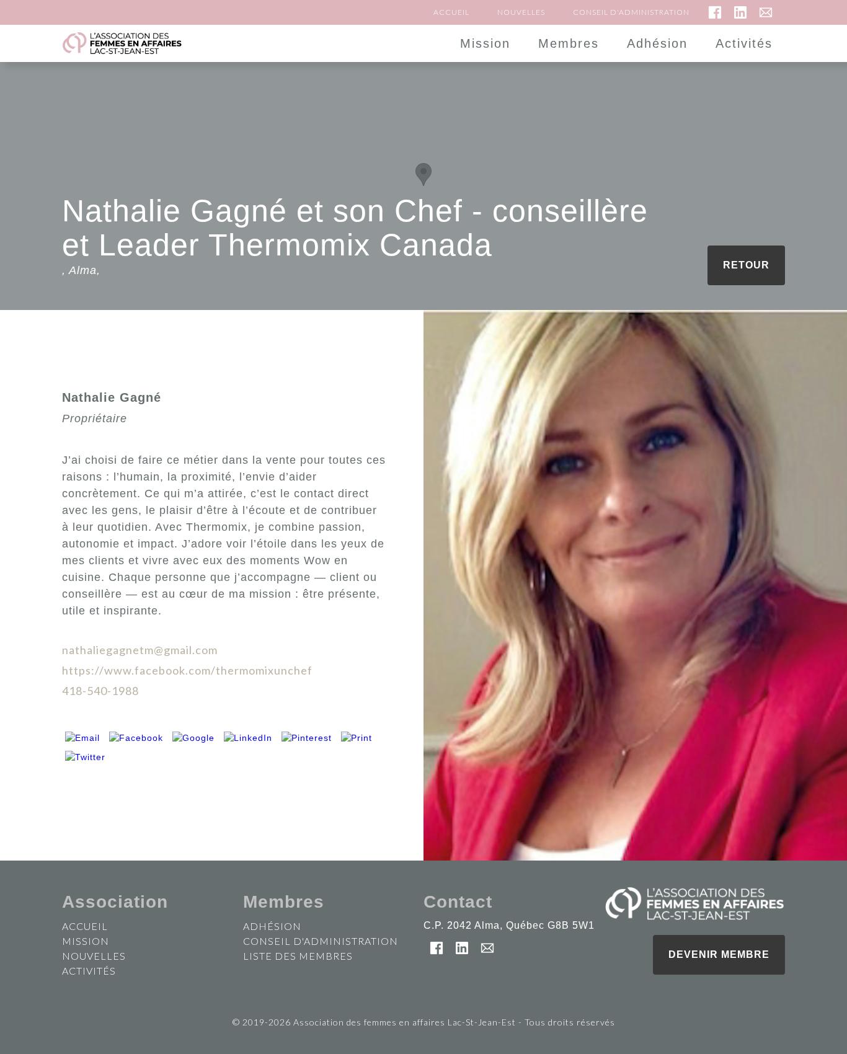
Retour (746, 265)
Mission (485, 43)
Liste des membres (298, 956)
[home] (158, 43)
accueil (85, 926)
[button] (423, 174)
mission (85, 941)
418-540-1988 (100, 691)
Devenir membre (718, 954)
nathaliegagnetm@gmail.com (140, 650)
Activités (744, 43)
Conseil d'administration (631, 12)
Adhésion (657, 43)
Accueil (451, 12)
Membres (568, 43)
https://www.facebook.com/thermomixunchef (187, 670)
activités (89, 970)
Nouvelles (521, 12)
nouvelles (94, 956)
